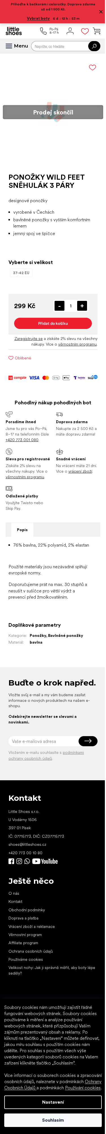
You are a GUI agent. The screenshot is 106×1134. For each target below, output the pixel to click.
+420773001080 (28, 882)
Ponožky (38, 647)
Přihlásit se (83, 762)
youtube (45, 882)
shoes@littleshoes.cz (27, 865)
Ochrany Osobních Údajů (54, 1081)
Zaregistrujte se (24, 334)
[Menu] (11, 46)
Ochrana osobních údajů (30, 972)
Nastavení (51, 1102)
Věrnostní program (25, 955)
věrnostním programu (73, 340)
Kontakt (15, 922)
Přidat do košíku (51, 319)
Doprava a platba (23, 939)
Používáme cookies (25, 980)
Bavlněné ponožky (65, 647)
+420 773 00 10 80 (25, 873)
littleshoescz (19, 882)
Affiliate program (23, 963)
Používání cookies (47, 1087)
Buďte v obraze (11, 882)
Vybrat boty (36, 18)
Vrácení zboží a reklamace (31, 947)
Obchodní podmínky (26, 930)
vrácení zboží (78, 472)
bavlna (36, 654)
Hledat (90, 46)
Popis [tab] (22, 535)
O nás (13, 914)
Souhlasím (51, 1120)
